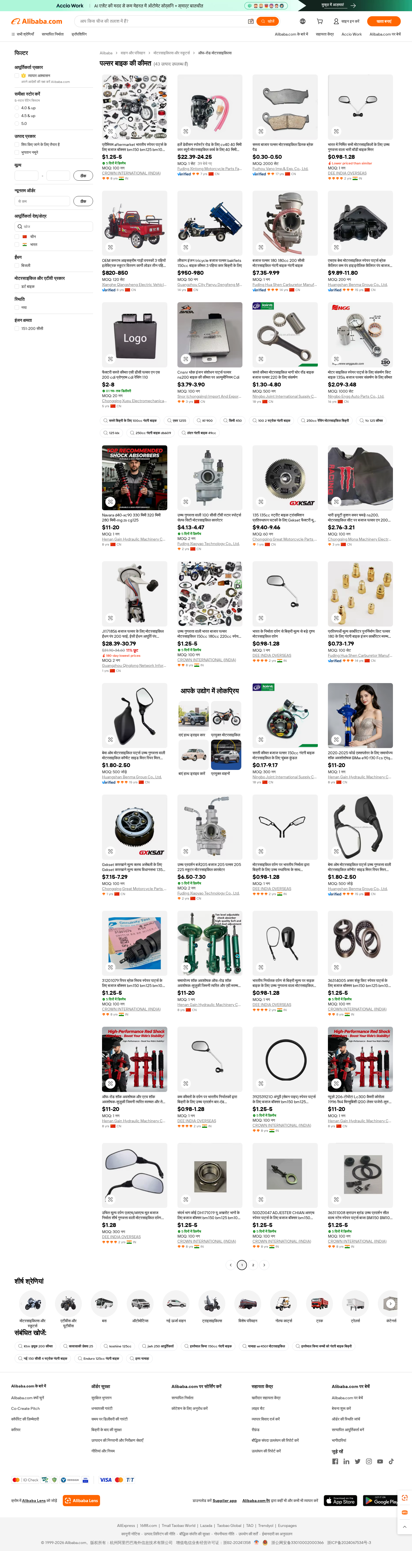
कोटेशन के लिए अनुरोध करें (190, 1408)
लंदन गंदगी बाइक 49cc (201, 433)
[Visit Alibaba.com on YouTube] (380, 1461)
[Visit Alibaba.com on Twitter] (357, 1461)
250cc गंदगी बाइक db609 (153, 433)
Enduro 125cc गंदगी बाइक (101, 1359)
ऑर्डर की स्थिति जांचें (346, 1419)
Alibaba (106, 53)
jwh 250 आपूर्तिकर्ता (161, 1346)
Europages (287, 1525)
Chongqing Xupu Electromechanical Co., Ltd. (134, 401)
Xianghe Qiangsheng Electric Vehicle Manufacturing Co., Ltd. (134, 284)
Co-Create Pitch (25, 1408)
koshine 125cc (120, 1346)
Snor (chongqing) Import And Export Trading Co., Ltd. (210, 396)
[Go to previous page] (231, 1265)
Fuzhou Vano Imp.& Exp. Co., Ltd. (280, 168)
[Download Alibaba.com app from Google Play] (382, 1500)
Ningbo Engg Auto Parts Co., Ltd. (356, 396)
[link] (404, 1498)
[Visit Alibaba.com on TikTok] (391, 1461)
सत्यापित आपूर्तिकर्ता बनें (348, 1429)
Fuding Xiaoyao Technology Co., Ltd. (208, 543)
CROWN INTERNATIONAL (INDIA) (131, 173)
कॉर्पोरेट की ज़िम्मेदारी (25, 1419)
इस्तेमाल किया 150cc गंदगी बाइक (211, 1346)
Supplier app (225, 1500)
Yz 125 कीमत (374, 421)
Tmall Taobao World (178, 1525)
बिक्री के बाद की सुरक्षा (106, 1429)
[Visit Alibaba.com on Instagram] (368, 1461)
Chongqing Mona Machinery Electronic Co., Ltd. (360, 539)
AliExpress (126, 1525)
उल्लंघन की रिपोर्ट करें (266, 1451)
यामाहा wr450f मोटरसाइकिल (266, 1346)
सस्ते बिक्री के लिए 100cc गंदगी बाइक (133, 421)
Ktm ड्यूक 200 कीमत (38, 1346)
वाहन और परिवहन (133, 53)
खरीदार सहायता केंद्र (266, 1398)
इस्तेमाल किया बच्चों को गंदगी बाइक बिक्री (326, 1346)
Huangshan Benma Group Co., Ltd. (358, 284)
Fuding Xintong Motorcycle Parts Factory (210, 168)
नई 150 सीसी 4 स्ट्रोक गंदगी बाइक (45, 1359)
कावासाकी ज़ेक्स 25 (81, 1346)
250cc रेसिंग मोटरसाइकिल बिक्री (328, 421)
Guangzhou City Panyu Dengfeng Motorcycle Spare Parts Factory (210, 284)
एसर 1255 (179, 421)
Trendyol (265, 1525)
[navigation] (54, 659)
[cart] (321, 22)
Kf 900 (207, 421)
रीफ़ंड (256, 1429)
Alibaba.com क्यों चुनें (27, 1398)
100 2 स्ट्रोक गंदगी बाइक (274, 421)
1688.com (148, 1525)
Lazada (206, 1525)
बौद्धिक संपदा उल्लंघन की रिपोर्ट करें (275, 1440)
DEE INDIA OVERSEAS (347, 173)
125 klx (114, 433)
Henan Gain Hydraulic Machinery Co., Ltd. (134, 539)
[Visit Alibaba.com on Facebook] (335, 1461)
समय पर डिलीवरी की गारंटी (109, 1419)
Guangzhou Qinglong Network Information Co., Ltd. (134, 665)
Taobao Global (229, 1525)
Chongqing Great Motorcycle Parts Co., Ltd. (285, 539)
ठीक (83, 175)
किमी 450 (235, 421)
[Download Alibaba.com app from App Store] (340, 1500)
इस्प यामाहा (142, 1359)
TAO (249, 1525)
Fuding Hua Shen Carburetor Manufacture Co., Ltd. (285, 284)
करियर (15, 1429)
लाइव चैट (258, 1408)
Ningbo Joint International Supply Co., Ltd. (285, 396)
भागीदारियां (339, 1440)
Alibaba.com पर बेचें (347, 1398)
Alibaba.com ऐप (256, 1500)
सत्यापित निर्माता (182, 1398)
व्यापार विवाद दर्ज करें (266, 1419)
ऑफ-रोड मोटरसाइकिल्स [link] (215, 53)
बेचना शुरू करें (341, 1408)
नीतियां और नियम (103, 1451)
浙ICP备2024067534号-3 (349, 1542)
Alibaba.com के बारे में (28, 1386)
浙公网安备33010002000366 (297, 1542)
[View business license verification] (256, 1542)
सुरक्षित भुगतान (101, 1398)
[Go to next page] (264, 1265)
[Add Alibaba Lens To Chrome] (81, 1500)
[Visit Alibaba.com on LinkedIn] (346, 1461)
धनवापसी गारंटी (101, 1408)
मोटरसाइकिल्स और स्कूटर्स (172, 53)
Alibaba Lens (34, 1500)
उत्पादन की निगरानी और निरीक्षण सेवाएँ (117, 1440)
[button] (250, 21)
